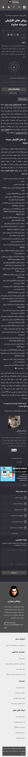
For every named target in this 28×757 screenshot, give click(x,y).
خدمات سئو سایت (20, 688)
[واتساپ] (8, 34)
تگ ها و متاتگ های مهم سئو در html (15, 674)
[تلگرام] (17, 34)
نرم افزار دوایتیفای (20, 738)
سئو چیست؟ (22, 658)
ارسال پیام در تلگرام (13, 93)
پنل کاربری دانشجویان (19, 722)
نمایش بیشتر (15, 533)
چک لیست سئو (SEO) (19, 727)
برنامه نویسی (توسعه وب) (12, 15)
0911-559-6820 (14, 89)
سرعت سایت (19, 462)
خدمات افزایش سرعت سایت (18, 704)
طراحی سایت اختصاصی (19, 698)
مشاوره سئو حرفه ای (20, 693)
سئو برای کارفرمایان (20, 733)
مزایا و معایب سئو (20, 669)
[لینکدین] (11, 34)
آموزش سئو (20, 638)
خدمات (24, 485)
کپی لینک (23, 38)
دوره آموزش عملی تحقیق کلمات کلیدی (15, 645)
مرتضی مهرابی (22, 15)
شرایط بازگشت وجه (20, 717)
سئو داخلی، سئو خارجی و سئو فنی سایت (15, 664)
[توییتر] (14, 34)
